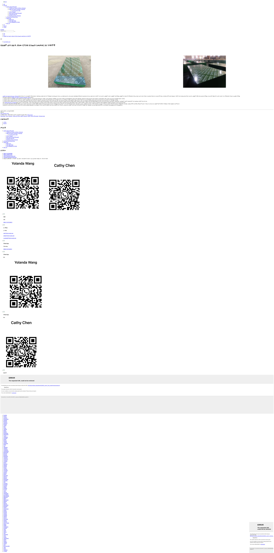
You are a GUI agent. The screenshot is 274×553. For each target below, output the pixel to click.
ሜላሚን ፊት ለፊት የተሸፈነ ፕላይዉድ (17, 8)
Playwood (3, 116)
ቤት (4, 4)
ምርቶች (5, 5)
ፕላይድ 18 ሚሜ (16, 116)
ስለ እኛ (4, 26)
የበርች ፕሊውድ (23, 116)
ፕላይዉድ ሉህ (42, 116)
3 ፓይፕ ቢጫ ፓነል (16, 10)
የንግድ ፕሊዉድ (12, 11)
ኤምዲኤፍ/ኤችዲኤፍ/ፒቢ (12, 17)
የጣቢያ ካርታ (30, 114)
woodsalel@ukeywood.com (9, 238)
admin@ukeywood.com (8, 235)
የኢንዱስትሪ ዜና (6, 41)
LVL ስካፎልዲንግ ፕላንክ (14, 22)
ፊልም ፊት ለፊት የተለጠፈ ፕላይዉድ (17, 9)
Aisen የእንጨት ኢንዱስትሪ (10, 102)
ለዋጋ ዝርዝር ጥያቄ (5, 113)
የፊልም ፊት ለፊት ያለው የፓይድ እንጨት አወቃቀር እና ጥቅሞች (17, 36)
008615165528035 (7, 249)
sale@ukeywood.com (8, 233)
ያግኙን (4, 27)
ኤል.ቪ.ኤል (8, 18)
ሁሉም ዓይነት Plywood (11, 6)
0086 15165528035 (7, 222)
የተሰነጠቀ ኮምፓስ (13, 14)
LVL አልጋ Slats (12, 20)
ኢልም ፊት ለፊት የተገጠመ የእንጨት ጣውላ (21, 97)
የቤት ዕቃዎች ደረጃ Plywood (15, 13)
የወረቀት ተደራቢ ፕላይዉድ (15, 15)
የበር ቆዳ (8, 23)
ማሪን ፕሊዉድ (9, 116)
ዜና (4, 24)
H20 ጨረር (11, 19)
